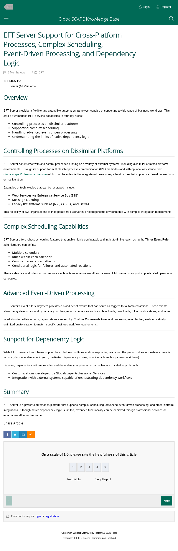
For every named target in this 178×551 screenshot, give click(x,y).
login (38, 516)
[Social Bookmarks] (31, 434)
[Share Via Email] (23, 434)
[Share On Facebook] (7, 434)
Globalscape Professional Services (25, 174)
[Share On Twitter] (15, 434)
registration (52, 516)
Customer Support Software (76, 532)
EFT (9, 7)
